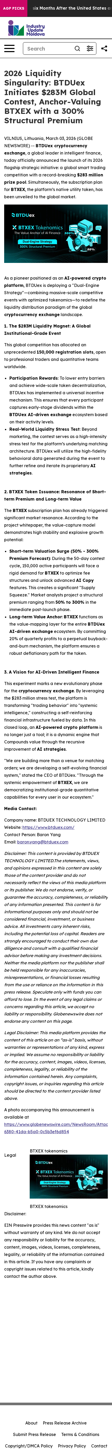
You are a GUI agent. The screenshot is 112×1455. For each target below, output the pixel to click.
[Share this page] (104, 48)
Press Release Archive (65, 1423)
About (31, 1423)
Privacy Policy (72, 1445)
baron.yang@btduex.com (42, 841)
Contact (99, 1445)
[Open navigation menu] (9, 48)
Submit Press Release (34, 1434)
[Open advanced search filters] (90, 48)
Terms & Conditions (80, 1434)
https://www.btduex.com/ (48, 827)
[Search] (77, 48)
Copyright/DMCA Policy (29, 1445)
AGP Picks (13, 8)
